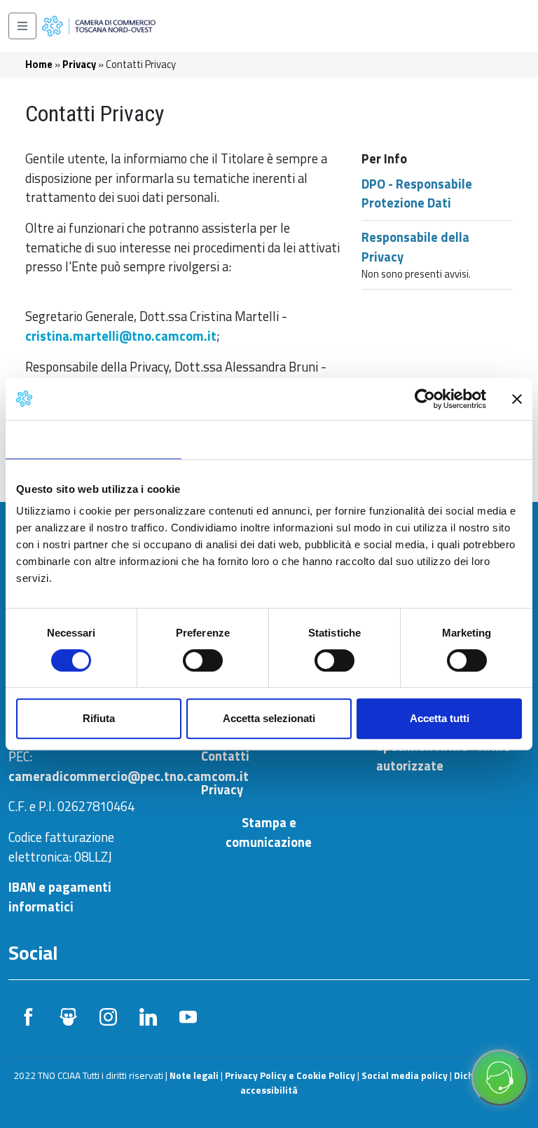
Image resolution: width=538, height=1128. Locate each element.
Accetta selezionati (269, 718)
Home (39, 64)
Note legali (194, 1075)
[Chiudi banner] (517, 399)
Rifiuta (99, 718)
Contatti (225, 756)
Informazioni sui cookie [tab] (444, 439)
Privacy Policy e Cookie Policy (290, 1075)
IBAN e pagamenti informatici (59, 896)
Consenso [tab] (93, 439)
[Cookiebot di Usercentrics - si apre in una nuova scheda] (425, 398)
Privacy (79, 64)
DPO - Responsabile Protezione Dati (416, 193)
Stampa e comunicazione (269, 832)
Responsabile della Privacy (415, 246)
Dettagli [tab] (269, 439)
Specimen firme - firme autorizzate (443, 755)
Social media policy (404, 1075)
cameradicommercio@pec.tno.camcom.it (128, 776)
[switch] (203, 660)
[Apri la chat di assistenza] (499, 1077)
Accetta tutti (439, 718)
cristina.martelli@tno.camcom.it (120, 336)
